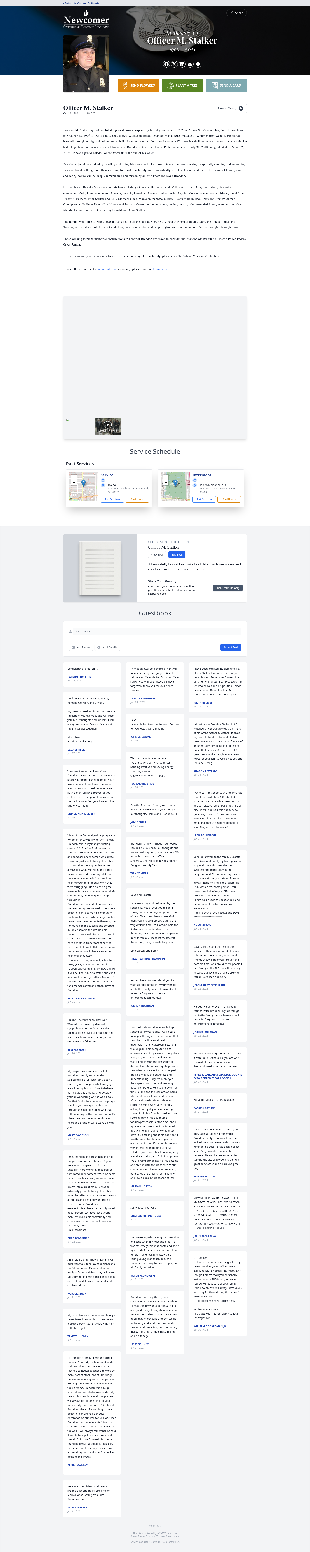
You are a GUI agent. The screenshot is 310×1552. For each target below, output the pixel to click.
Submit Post (231, 647)
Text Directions (112, 499)
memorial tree (106, 269)
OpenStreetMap (159, 1541)
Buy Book (177, 554)
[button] (83, 483)
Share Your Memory (227, 588)
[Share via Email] (190, 64)
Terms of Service (164, 1536)
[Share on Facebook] (166, 64)
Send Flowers (137, 499)
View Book (157, 554)
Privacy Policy (145, 1536)
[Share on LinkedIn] (182, 64)
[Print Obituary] (198, 64)
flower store (160, 269)
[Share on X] (174, 64)
